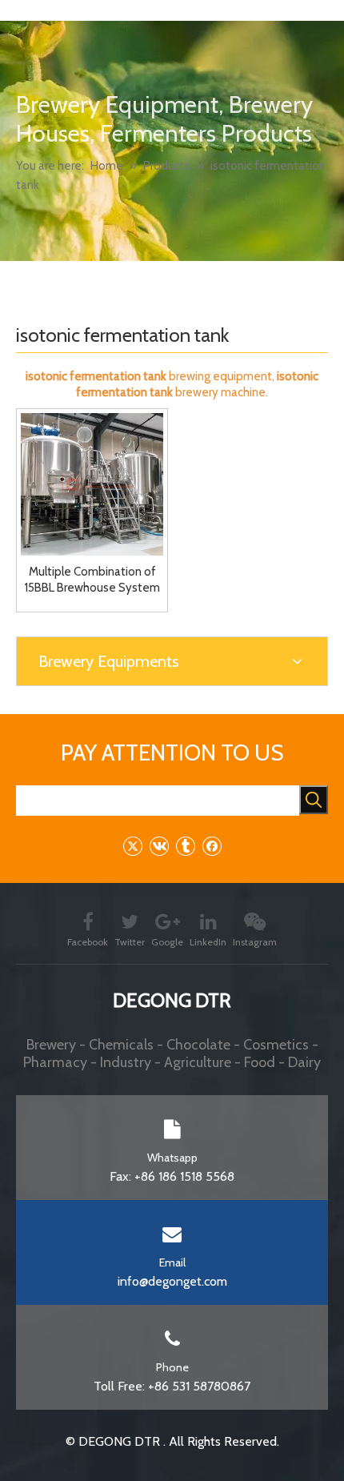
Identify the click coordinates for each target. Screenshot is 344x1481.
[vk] (159, 846)
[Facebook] (212, 846)
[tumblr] (185, 846)
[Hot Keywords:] (313, 799)
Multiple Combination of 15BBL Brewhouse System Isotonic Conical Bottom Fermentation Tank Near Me (92, 580)
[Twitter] (132, 846)
